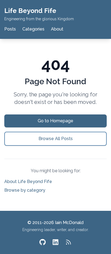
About (57, 29)
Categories (33, 29)
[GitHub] (42, 242)
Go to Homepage (55, 120)
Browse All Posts (56, 138)
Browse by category (24, 190)
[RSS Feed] (68, 242)
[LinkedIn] (55, 242)
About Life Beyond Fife (28, 181)
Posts (10, 29)
